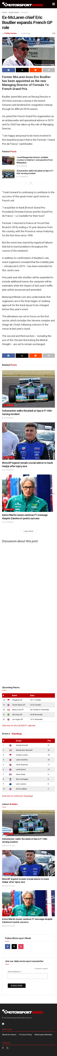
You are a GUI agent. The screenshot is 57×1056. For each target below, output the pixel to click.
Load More (28, 531)
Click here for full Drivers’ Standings (17, 796)
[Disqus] (28, 579)
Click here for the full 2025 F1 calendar (18, 725)
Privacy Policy (25, 1035)
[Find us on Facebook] (7, 946)
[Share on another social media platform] (48, 70)
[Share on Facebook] (8, 70)
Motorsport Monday (43, 1035)
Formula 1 (25, 12)
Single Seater (14, 12)
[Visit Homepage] (23, 4)
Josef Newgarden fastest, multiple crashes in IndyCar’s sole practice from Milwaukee (35, 160)
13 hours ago (8, 522)
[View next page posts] (31, 183)
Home (4, 12)
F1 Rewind (8, 405)
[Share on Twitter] (22, 70)
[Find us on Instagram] (21, 946)
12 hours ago (23, 176)
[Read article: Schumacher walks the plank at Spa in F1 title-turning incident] (8, 174)
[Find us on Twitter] (14, 946)
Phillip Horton (10, 33)
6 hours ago (22, 166)
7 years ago (25, 33)
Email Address (15, 971)
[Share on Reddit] (35, 70)
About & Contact (9, 1035)
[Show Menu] (53, 4)
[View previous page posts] (26, 183)
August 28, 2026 (9, 845)
